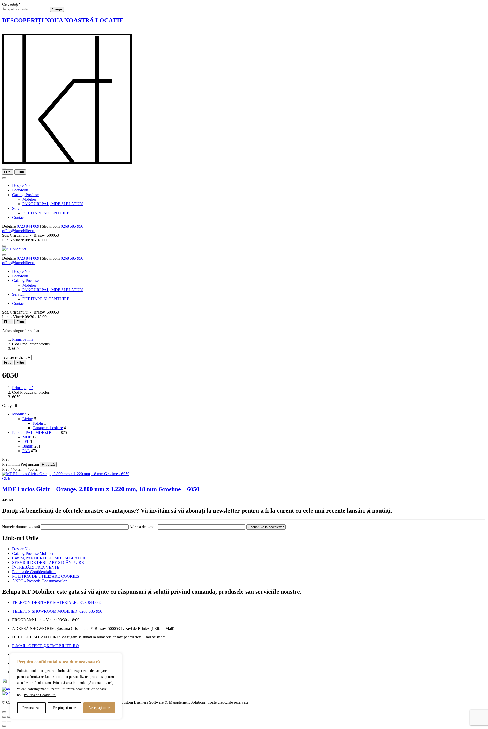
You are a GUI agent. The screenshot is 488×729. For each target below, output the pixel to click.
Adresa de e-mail (143, 527)
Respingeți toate (64, 708)
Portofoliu (20, 190)
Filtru (7, 172)
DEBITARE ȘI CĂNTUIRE (45, 213)
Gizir (6, 478)
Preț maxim (30, 464)
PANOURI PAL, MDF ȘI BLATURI (52, 204)
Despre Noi (21, 185)
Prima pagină (22, 339)
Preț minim (11, 464)
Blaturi (27, 446)
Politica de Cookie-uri (40, 695)
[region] (66, 686)
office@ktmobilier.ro (18, 231)
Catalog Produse (25, 194)
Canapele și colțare (48, 428)
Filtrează (48, 464)
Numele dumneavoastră (21, 527)
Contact (18, 217)
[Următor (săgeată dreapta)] (9, 721)
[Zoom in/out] (9, 717)
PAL (26, 451)
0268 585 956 (71, 226)
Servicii (18, 208)
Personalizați (31, 708)
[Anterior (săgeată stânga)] (4, 721)
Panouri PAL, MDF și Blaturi (36, 432)
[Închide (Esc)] (4, 717)
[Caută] (4, 246)
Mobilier (29, 199)
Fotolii (38, 423)
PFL (25, 441)
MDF (26, 437)
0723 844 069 (28, 226)
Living (27, 418)
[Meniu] (4, 168)
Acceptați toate (99, 708)
